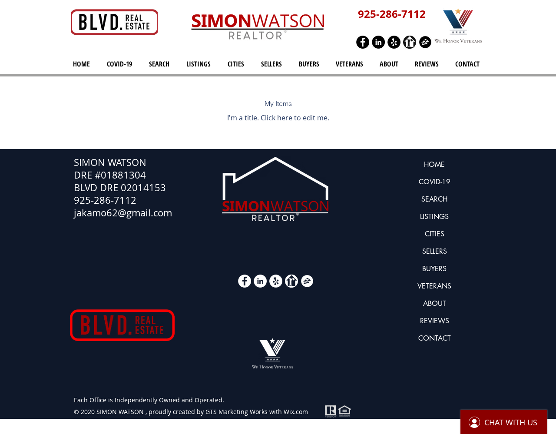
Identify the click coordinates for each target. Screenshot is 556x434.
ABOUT (434, 303)
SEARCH (434, 199)
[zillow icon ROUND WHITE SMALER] (307, 281)
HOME (434, 164)
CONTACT (434, 338)
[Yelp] (393, 42)
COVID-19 (434, 181)
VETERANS (434, 286)
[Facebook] (362, 42)
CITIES (434, 234)
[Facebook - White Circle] (244, 281)
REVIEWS (434, 320)
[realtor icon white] (291, 281)
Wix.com (296, 411)
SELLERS (434, 251)
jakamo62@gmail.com (123, 212)
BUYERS (434, 268)
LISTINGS (434, 216)
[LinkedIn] (378, 42)
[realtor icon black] (409, 42)
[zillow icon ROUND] (425, 42)
